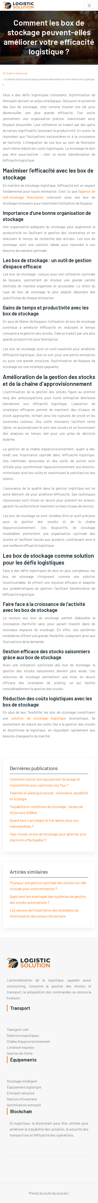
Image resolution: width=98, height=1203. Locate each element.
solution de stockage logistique (38, 718)
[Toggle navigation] (89, 5)
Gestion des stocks (17, 73)
